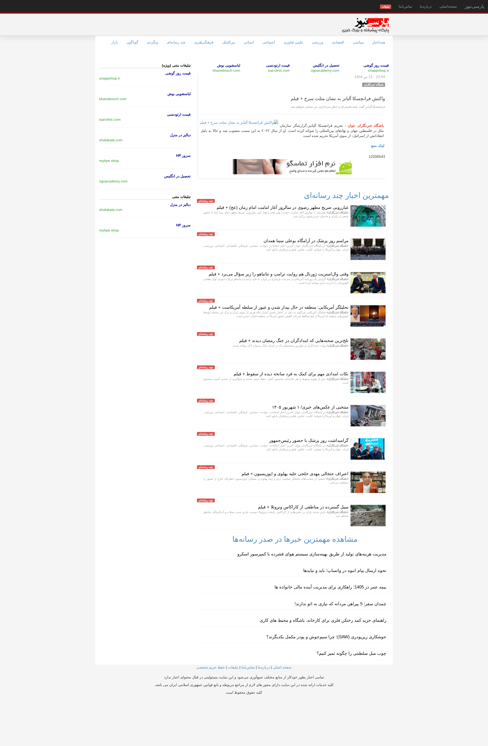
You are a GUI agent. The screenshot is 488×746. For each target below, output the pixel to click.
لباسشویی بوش (228, 65)
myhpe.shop (109, 161)
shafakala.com (111, 140)
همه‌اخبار (378, 42)
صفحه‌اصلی (448, 6)
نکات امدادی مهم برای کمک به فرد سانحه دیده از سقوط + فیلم (291, 373)
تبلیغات (233, 667)
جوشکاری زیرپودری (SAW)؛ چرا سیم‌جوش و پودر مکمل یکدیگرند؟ (326, 636)
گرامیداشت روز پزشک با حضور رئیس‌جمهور (308, 440)
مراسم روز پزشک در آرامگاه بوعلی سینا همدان (306, 240)
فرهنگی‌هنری (204, 42)
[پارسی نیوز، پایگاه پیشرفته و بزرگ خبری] (365, 25)
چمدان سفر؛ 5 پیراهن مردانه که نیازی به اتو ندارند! (340, 603)
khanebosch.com (226, 70)
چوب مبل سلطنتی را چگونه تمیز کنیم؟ (351, 653)
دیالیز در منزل (180, 135)
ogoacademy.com (325, 70)
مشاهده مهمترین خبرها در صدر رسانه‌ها (295, 539)
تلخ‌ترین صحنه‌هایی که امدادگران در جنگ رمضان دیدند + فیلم (293, 340)
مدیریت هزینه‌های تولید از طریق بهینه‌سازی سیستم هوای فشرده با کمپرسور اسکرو (311, 554)
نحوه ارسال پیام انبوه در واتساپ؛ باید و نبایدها (344, 570)
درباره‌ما (426, 6)
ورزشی (317, 42)
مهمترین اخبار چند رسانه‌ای (346, 195)
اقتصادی (338, 42)
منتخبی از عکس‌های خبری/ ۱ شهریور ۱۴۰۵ (310, 407)
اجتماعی (269, 42)
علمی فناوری (293, 42)
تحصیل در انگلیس (326, 65)
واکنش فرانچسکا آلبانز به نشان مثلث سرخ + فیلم (338, 98)
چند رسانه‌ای (176, 42)
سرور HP (183, 155)
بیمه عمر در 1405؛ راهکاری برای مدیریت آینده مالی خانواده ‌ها (330, 587)
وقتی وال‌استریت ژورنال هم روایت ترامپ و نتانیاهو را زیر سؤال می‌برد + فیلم (278, 274)
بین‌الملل (228, 42)
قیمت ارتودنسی (278, 65)
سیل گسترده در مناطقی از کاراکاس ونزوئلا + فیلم (303, 507)
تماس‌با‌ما (405, 6)
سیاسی (358, 42)
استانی (249, 42)
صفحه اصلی (282, 667)
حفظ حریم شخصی (210, 667)
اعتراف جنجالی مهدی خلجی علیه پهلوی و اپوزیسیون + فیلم (294, 473)
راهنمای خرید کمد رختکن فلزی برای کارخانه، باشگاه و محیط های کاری (323, 620)
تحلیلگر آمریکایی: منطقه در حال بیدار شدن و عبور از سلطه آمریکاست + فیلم (278, 307)
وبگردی (152, 42)
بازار (114, 42)
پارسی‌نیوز (474, 6)
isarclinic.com (279, 70)
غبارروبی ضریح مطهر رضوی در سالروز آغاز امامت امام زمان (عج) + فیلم (282, 207)
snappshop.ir (378, 70)
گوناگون (132, 42)
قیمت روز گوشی (376, 65)
